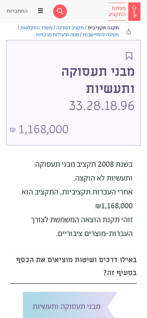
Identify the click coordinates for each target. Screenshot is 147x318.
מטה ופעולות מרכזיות (57, 34)
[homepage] (124, 11)
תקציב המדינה (70, 27)
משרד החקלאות (36, 27)
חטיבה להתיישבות (101, 34)
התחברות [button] (17, 11)
